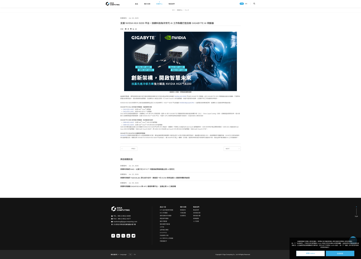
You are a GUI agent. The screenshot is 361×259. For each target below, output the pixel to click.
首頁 (173, 10)
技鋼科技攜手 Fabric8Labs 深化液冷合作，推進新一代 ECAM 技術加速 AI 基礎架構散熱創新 (155, 178)
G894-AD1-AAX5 (128, 122)
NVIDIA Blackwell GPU (187, 103)
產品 (136, 4)
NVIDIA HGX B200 (180, 96)
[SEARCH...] (254, 3)
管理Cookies (310, 253)
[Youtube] (128, 236)
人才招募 (196, 221)
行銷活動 (183, 213)
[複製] (136, 29)
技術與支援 (197, 213)
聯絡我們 (172, 4)
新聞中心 (159, 4)
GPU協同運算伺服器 (166, 210)
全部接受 (340, 253)
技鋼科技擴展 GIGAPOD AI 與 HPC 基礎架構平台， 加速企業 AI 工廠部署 (148, 186)
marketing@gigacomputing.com (125, 221)
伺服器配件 (163, 241)
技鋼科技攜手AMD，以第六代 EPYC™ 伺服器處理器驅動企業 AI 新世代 (147, 169)
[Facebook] (113, 236)
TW (242, 3)
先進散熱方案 (164, 235)
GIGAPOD (123, 135)
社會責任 (183, 215)
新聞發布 (183, 210)
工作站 (162, 227)
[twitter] (123, 236)
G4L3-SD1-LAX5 (128, 109)
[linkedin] (118, 236)
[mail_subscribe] (133, 236)
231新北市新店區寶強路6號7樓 (124, 224)
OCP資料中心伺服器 (166, 238)
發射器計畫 (197, 215)
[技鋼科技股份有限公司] (112, 4)
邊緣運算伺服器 (165, 224)
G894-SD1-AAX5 (128, 125)
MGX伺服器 (164, 213)
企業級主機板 (164, 230)
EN (246, 3)
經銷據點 (196, 218)
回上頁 (187, 10)
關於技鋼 (183, 207)
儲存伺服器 (163, 221)
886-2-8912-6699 (124, 216)
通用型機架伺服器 (165, 215)
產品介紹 (163, 207)
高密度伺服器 (164, 218)
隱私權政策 (114, 254)
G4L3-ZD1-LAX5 (128, 111)
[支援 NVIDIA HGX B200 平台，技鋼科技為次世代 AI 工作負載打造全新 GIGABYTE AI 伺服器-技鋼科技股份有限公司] (126, 29)
